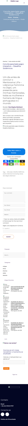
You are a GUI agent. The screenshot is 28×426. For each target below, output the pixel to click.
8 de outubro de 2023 (14, 61)
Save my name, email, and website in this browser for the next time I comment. (14, 221)
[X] (22, 161)
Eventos (15, 17)
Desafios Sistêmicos (18, 172)
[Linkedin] (11, 161)
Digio (9, 87)
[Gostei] (3, 72)
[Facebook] (5, 161)
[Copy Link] (22, 164)
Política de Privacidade (8, 419)
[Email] (11, 164)
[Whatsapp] (16, 161)
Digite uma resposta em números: (13, 225)
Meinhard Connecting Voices (15, 174)
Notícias (5, 275)
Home (10, 17)
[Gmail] (16, 164)
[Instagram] (5, 164)
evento (5, 174)
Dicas (4, 268)
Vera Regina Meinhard (15, 107)
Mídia (4, 273)
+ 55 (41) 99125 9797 (7, 406)
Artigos (5, 266)
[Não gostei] (7, 72)
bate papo (10, 172)
